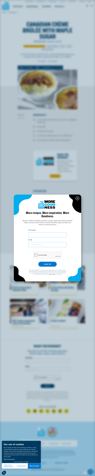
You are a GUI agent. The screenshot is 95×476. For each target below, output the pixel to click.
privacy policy (52, 274)
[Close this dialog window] (77, 198)
